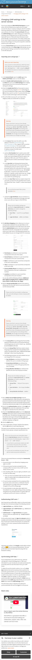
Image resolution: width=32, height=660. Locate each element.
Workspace (9, 12)
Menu (22, 6)
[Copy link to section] (19, 57)
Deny (8, 652)
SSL (18, 93)
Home (2, 12)
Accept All (16, 657)
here (12, 71)
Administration (18, 12)
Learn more (11, 648)
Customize (23, 652)
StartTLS (20, 89)
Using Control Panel (6, 13)
